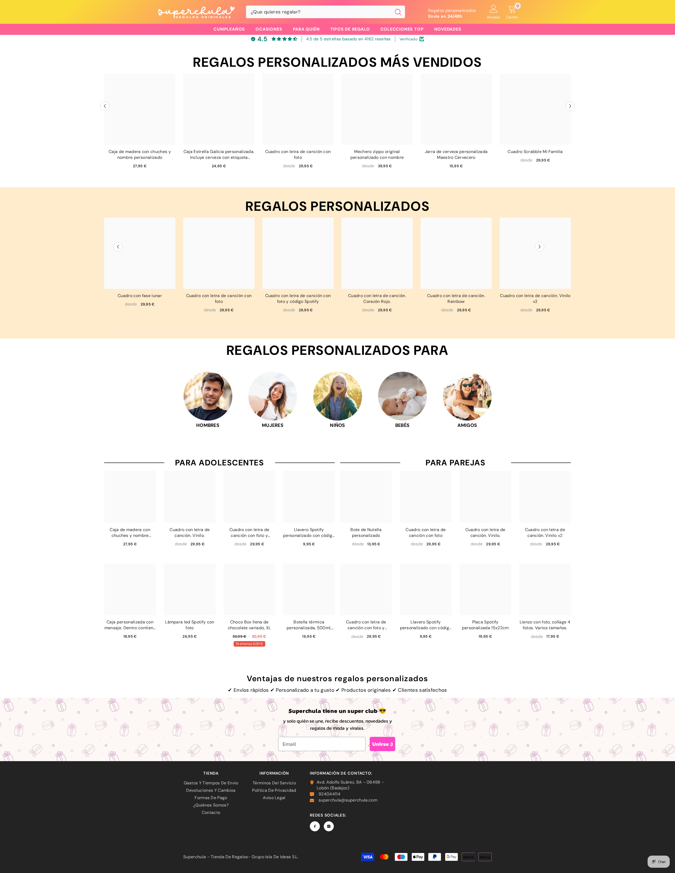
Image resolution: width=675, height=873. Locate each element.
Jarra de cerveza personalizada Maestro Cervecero (456, 154)
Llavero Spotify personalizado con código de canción (309, 532)
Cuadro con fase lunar (140, 295)
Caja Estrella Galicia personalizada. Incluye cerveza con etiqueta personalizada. (219, 154)
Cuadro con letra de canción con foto (298, 154)
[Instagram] (329, 826)
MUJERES (272, 425)
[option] (139, 123)
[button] (104, 106)
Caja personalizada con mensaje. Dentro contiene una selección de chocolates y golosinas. (130, 625)
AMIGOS (467, 425)
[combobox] (318, 12)
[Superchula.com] (207, 396)
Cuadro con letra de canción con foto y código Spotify (298, 298)
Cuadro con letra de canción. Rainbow (456, 298)
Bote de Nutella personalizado (366, 532)
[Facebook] (315, 826)
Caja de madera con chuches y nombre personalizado (140, 154)
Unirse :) (382, 744)
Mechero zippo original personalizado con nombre (377, 154)
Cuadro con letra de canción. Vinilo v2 (535, 298)
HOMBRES (207, 425)
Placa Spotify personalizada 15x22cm (485, 625)
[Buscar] (325, 12)
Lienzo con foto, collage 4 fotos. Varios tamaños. (545, 625)
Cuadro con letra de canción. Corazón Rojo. (377, 298)
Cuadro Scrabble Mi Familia (535, 151)
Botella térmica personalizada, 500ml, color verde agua (309, 625)
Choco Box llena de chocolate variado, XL (249, 625)
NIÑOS (337, 425)
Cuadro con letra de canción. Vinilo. (190, 532)
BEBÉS (402, 425)
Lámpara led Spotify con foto (189, 625)
